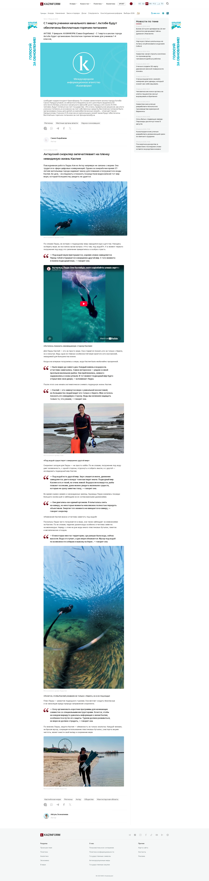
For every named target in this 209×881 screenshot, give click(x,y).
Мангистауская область (107, 799)
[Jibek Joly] (156, 13)
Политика (44, 852)
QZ (143, 4)
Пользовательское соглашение (101, 848)
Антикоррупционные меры (99, 860)
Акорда (51, 13)
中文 (154, 4)
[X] (70, 128)
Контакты (142, 852)
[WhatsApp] (51, 128)
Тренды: (43, 13)
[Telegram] (57, 128)
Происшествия (46, 848)
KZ (140, 4)
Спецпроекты (93, 13)
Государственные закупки (99, 865)
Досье (84, 13)
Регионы (48, 123)
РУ (147, 4)
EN (150, 4)
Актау (78, 799)
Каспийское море (52, 799)
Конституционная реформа (111, 13)
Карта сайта (143, 848)
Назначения (60, 13)
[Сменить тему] (132, 3)
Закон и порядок (73, 13)
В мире (43, 865)
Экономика (44, 860)
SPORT (121, 4)
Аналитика (110, 4)
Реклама (141, 856)
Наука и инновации (90, 123)
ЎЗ (162, 4)
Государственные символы (100, 856)
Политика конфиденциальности (101, 852)
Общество (89, 799)
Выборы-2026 (129, 13)
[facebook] (146, 835)
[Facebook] (64, 128)
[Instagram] (45, 128)
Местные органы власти (67, 123)
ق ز (158, 4)
